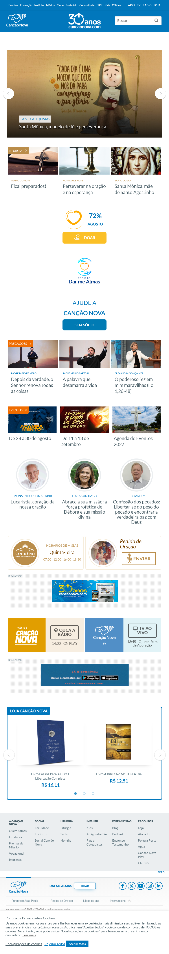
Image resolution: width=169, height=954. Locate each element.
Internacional (118, 900)
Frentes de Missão (16, 845)
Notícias (39, 5)
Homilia (66, 840)
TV (139, 5)
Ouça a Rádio (66, 632)
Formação (26, 5)
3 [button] (93, 793)
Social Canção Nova (44, 842)
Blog (115, 828)
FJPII (100, 5)
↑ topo (160, 872)
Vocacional (16, 853)
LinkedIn (158, 886)
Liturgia (66, 828)
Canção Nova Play (147, 855)
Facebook (122, 886)
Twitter (131, 886)
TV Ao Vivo (144, 630)
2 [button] (84, 793)
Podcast (117, 834)
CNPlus (143, 863)
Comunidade (86, 5)
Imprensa (15, 859)
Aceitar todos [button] (77, 944)
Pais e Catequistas (94, 842)
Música (50, 5)
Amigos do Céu (96, 834)
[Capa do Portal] (84, 19)
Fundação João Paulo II (26, 900)
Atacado (143, 834)
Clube (60, 5)
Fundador (15, 837)
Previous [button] (8, 93)
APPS (131, 5)
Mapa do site (91, 900)
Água (141, 846)
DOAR (89, 237)
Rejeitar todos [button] (54, 944)
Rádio (147, 5)
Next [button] (160, 93)
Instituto (40, 834)
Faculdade (42, 828)
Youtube (140, 886)
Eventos (13, 5)
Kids (89, 828)
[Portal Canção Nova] (17, 20)
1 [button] (75, 793)
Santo (64, 834)
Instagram (149, 886)
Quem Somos (18, 831)
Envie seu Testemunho (120, 842)
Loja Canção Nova (29, 711)
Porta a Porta (147, 840)
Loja (141, 828)
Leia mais (29, 935)
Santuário (71, 5)
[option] (84, 94)
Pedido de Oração (62, 900)
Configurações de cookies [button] (24, 944)
